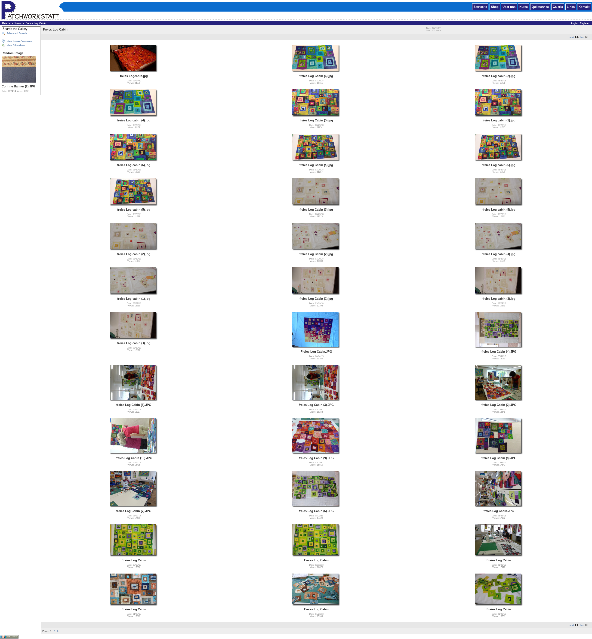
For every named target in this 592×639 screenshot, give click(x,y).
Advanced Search (17, 33)
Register (584, 23)
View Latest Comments (20, 41)
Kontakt (584, 6)
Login (574, 23)
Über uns (509, 6)
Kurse (523, 6)
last (582, 37)
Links (571, 6)
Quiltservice (540, 6)
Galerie (558, 6)
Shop (495, 6)
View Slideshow (16, 45)
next (571, 37)
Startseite (480, 6)
